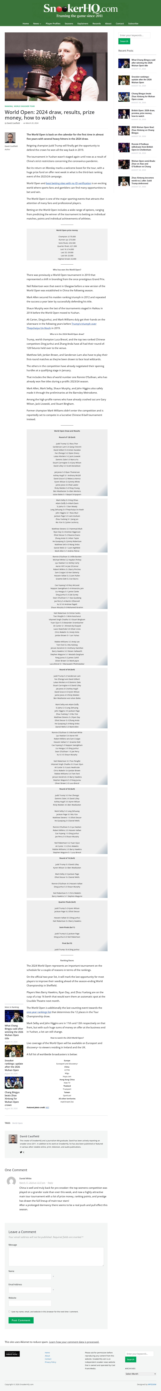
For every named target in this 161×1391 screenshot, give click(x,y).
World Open (17, 1123)
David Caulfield (13, 123)
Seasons (69, 23)
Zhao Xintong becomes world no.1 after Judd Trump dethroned (143, 181)
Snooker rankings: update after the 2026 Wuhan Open (14, 1065)
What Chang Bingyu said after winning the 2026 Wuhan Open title (14, 1032)
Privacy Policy (50, 1362)
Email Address (15, 1284)
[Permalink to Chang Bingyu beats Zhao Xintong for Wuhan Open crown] (14, 1083)
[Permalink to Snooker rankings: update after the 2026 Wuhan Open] (14, 1051)
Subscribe (133, 23)
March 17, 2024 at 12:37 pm (32, 1182)
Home (26, 23)
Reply (50, 1182)
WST (47, 1107)
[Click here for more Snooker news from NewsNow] (12, 1354)
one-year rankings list (39, 1012)
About (108, 23)
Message (13, 1244)
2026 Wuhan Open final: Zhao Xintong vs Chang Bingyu (143, 130)
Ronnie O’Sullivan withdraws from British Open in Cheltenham (142, 147)
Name (11, 1271)
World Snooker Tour (24, 106)
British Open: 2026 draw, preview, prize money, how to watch (143, 113)
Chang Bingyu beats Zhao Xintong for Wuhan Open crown (12, 1098)
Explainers (82, 23)
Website (12, 1297)
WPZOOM (152, 1384)
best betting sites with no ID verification (68, 183)
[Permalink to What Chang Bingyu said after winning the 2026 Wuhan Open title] (14, 1016)
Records (97, 23)
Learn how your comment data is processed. (74, 1342)
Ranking (9, 106)
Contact (120, 23)
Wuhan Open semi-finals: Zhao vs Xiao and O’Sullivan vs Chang (143, 164)
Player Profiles (53, 23)
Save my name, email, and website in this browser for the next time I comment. (44, 1311)
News (36, 23)
